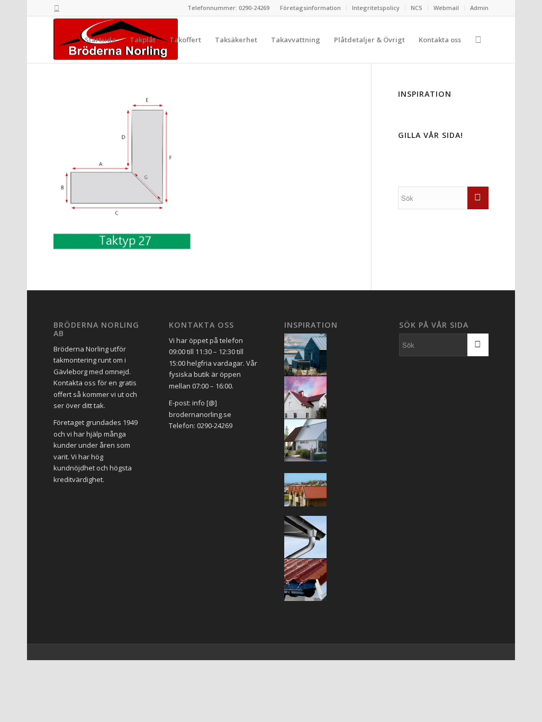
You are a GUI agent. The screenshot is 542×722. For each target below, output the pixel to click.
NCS (416, 8)
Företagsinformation (310, 8)
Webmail (446, 8)
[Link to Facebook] (57, 8)
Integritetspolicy (376, 8)
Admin (479, 8)
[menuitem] (311, 8)
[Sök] (478, 39)
